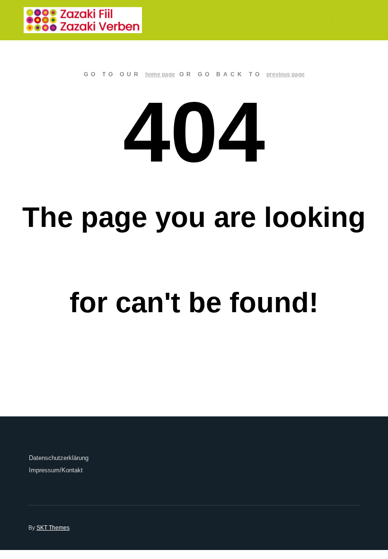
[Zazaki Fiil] (83, 20)
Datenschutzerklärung (58, 457)
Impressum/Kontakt (56, 470)
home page (160, 74)
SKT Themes (53, 527)
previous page (285, 74)
